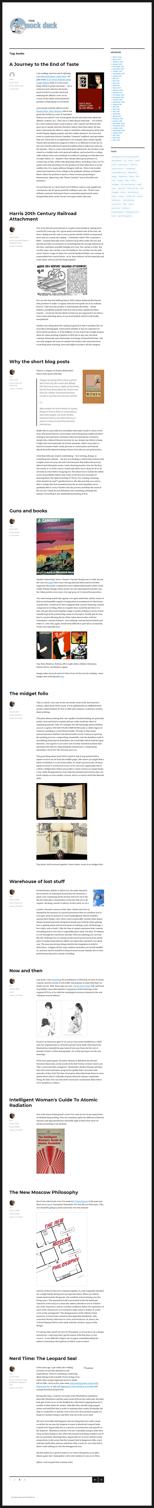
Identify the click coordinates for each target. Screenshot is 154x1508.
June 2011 (116, 81)
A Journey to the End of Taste (44, 64)
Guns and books (28, 511)
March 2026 (117, 57)
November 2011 (118, 69)
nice (20, 903)
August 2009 (117, 133)
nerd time (18, 715)
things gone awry (15, 243)
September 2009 (119, 131)
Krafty (11, 79)
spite (125, 204)
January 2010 (117, 121)
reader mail (131, 196)
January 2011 (117, 93)
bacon (130, 161)
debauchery (132, 172)
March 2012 (117, 59)
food (113, 180)
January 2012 (117, 64)
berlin (137, 161)
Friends (120, 180)
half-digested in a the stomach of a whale (75, 1386)
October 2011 (117, 71)
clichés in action (117, 168)
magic (139, 184)
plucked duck (133, 192)
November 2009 (118, 126)
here (62, 676)
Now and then (26, 970)
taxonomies (116, 208)
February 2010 (118, 119)
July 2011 (116, 78)
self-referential (128, 200)
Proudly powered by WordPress (23, 1497)
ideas (17, 86)
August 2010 (117, 104)
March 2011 (117, 88)
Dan (10, 234)
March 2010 (117, 116)
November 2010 (118, 97)
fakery (131, 176)
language (115, 184)
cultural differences (119, 172)
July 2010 (116, 107)
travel (114, 216)
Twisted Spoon (81, 1201)
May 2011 (116, 83)
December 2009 (119, 123)
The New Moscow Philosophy (43, 1192)
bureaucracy (123, 164)
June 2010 (116, 109)
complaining (130, 168)
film (137, 176)
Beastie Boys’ (48, 111)
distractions (123, 176)
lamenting (56, 980)
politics (114, 196)
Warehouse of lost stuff (37, 881)
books (11, 86)
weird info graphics (125, 216)
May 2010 (116, 112)
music (21, 86)
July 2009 (116, 135)
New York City (133, 188)
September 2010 (119, 102)
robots (139, 196)
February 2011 (118, 90)
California (133, 164)
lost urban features (21, 240)
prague (121, 196)
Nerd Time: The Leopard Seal (43, 1358)
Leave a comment (16, 246)
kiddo (133, 180)
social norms (116, 204)
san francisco (116, 200)
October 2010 (117, 100)
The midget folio (28, 693)
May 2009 (116, 140)
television (126, 208)
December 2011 (118, 67)
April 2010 (116, 114)
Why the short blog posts (39, 361)
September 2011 (118, 74)
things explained (118, 212)
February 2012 (118, 62)
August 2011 (117, 76)
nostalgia (115, 192)
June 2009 (116, 138)
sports (131, 204)
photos (123, 192)
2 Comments (14, 89)
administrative (117, 161)
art (125, 161)
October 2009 (118, 128)
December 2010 (118, 95)
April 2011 (116, 86)
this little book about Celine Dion (51, 76)
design (17, 532)
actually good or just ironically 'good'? (125, 157)
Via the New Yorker (82, 986)
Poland (50, 582)
